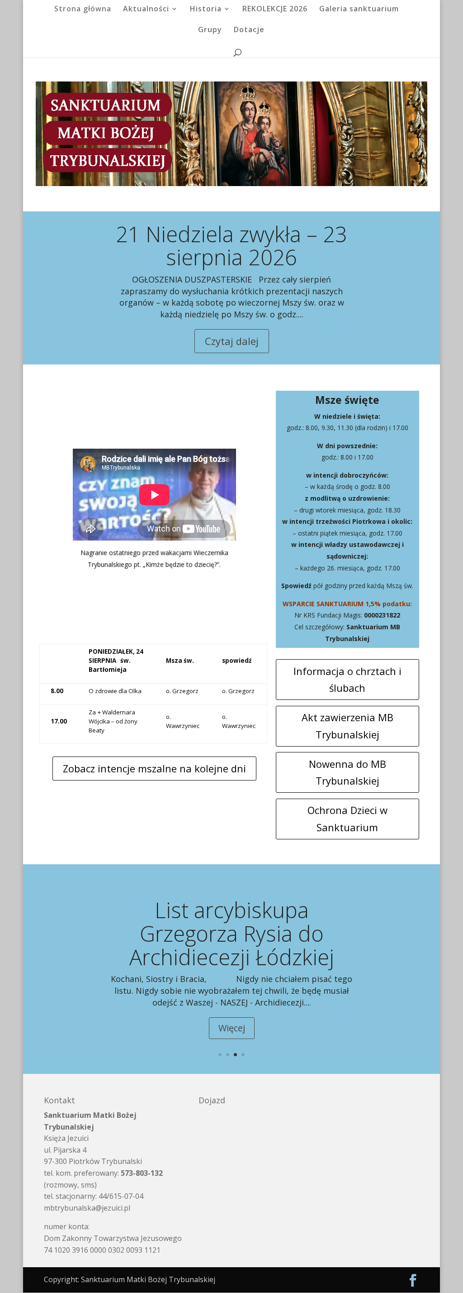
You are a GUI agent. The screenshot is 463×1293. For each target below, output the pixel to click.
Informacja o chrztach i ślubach (347, 679)
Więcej (231, 1028)
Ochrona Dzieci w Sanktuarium (347, 818)
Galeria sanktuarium (359, 9)
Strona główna (82, 9)
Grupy (210, 30)
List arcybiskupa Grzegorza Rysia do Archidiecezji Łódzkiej (231, 933)
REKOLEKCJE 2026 (274, 9)
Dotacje (249, 30)
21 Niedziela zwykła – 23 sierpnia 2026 (231, 246)
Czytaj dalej (232, 341)
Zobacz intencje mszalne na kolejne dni (154, 768)
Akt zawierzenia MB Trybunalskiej (347, 725)
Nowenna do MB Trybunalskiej (347, 772)
